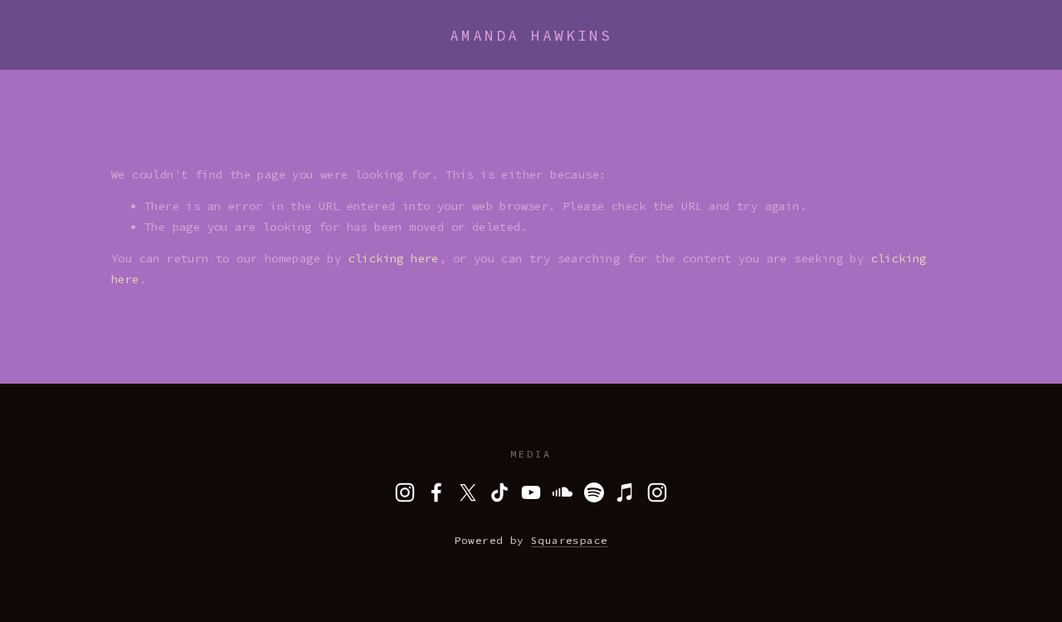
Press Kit (235, 57)
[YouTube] (531, 492)
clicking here (393, 258)
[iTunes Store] (626, 492)
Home (50, 57)
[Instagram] (405, 492)
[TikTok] (499, 492)
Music (106, 57)
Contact (318, 57)
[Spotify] (594, 492)
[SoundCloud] (562, 492)
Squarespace (569, 540)
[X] (468, 492)
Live (163, 57)
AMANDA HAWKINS (531, 35)
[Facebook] (436, 492)
